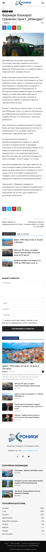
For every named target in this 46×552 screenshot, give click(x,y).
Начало (4, 8)
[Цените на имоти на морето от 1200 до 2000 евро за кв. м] (7, 263)
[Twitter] (9, 28)
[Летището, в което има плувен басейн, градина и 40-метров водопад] (7, 483)
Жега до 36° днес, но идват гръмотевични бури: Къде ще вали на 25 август (27, 252)
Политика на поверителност (31, 543)
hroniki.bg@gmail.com (30, 450)
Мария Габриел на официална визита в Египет (12, 223)
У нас (10, 11)
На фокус (12, 8)
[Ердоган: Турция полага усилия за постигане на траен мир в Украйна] (7, 418)
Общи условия (15, 543)
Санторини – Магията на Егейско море (29, 470)
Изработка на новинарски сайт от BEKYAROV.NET (23, 546)
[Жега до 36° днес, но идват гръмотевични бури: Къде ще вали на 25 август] (7, 252)
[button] (3, 3)
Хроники (6, 23)
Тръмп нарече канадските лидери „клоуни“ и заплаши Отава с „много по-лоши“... (29, 406)
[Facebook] (4, 28)
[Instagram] (23, 456)
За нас (6, 543)
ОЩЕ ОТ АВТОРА (23, 234)
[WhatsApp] (19, 28)
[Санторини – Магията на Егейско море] (7, 473)
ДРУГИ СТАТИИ (8, 234)
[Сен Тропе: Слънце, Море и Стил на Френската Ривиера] (7, 494)
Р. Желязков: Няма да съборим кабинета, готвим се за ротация (34, 224)
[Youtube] (29, 457)
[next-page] (7, 271)
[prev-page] (3, 271)
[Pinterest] (14, 28)
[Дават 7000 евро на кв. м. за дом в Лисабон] (7, 242)
